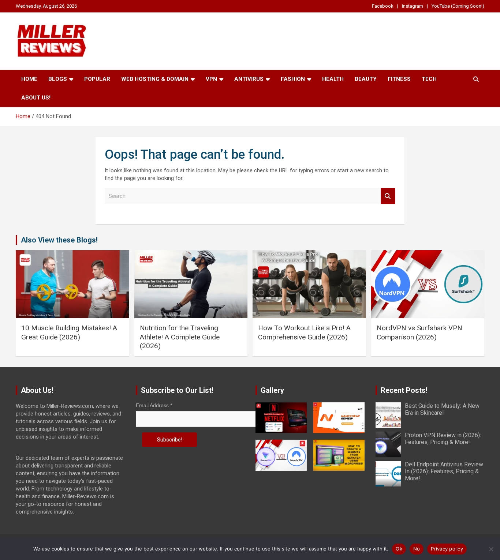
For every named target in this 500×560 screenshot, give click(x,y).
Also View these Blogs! (59, 240)
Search (388, 196)
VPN (211, 79)
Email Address (154, 405)
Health (333, 79)
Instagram (412, 6)
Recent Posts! (404, 390)
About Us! (36, 97)
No (416, 549)
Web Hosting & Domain (155, 79)
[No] (491, 549)
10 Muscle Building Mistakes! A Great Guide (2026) (69, 332)
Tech (429, 79)
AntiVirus (249, 79)
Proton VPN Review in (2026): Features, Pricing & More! (443, 439)
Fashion (293, 79)
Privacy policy (447, 549)
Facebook (382, 6)
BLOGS (57, 79)
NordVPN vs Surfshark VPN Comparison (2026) (419, 332)
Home (29, 79)
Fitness (399, 79)
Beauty (366, 79)
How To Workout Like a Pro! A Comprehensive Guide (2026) (304, 332)
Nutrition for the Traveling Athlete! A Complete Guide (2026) (180, 337)
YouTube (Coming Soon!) (458, 6)
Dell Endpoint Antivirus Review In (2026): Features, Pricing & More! (444, 471)
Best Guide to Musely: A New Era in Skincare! (442, 409)
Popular (97, 79)
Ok (399, 549)
